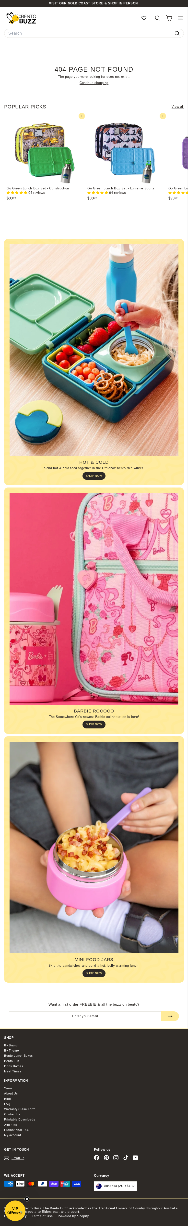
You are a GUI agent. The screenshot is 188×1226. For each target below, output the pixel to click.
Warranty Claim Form (19, 1109)
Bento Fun (11, 1061)
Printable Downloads (19, 1119)
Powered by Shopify (73, 1216)
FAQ (7, 1104)
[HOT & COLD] (94, 350)
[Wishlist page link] (146, 17)
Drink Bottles (13, 1066)
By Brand (11, 1045)
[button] (17, 193)
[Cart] (169, 18)
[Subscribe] (170, 1016)
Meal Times (12, 1071)
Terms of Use (42, 1216)
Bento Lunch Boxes (18, 1055)
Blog (7, 1099)
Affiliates (10, 1125)
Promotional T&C (16, 1130)
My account (12, 1135)
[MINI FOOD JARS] (94, 847)
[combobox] (94, 33)
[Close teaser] (26, 1199)
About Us (11, 1093)
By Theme (11, 1050)
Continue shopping (94, 83)
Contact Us (12, 1114)
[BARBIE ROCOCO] (94, 599)
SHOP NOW (94, 475)
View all (178, 106)
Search (9, 1088)
